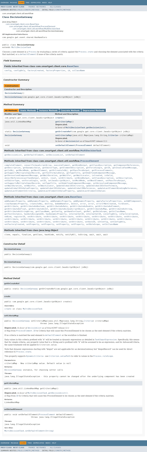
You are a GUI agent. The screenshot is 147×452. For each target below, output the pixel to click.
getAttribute (11, 206)
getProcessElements (102, 170)
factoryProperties (55, 70)
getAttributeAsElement (107, 206)
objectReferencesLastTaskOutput (21, 178)
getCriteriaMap (63, 122)
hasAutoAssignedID (34, 214)
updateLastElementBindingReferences (117, 188)
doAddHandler (62, 204)
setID (43, 180)
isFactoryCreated (128, 214)
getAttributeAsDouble (81, 206)
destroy (49, 204)
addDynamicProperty (14, 201)
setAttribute (65, 178)
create (58, 118)
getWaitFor (65, 175)
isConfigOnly (110, 214)
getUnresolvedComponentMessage (21, 175)
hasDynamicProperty (56, 214)
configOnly (19, 70)
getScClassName (117, 211)
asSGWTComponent (132, 201)
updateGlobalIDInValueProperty (21, 188)
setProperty (32, 224)
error (83, 204)
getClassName (42, 211)
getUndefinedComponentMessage (99, 173)
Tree (27, 2)
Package (13, 2)
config (7, 70)
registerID (19, 217)
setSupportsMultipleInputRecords (22, 183)
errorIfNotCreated (106, 204)
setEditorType (11, 180)
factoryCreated (35, 70)
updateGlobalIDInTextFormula (101, 186)
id (69, 70)
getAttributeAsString (120, 209)
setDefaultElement (65, 145)
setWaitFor (29, 186)
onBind (7, 217)
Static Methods (28, 110)
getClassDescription (100, 165)
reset (53, 178)
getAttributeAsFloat (15, 209)
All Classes (55, 7)
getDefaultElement (34, 155)
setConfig (103, 222)
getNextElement (39, 170)
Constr (27, 10)
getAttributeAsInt (38, 209)
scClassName (78, 70)
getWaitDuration (48, 175)
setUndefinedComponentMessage (74, 183)
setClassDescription (103, 178)
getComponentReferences (126, 165)
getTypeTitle (73, 173)
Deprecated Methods (93, 110)
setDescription (124, 178)
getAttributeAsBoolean (33, 206)
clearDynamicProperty (15, 204)
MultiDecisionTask (21, 47)
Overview (5, 2)
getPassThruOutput (79, 170)
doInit (74, 204)
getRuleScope (100, 211)
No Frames (41, 7)
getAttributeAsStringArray (18, 211)
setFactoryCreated (14, 224)
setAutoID (90, 222)
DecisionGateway (13, 93)
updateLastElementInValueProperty (56, 191)
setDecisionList (54, 155)
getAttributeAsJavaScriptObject (67, 209)
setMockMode (78, 180)
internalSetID (76, 214)
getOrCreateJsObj (58, 170)
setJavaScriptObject (59, 180)
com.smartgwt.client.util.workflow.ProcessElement (32, 26)
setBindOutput (82, 178)
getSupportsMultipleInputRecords (22, 173)
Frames (31, 7)
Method (35, 10)
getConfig (57, 211)
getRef (87, 211)
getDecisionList (13, 155)
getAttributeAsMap (97, 209)
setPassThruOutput (115, 180)
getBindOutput (79, 165)
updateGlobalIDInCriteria (70, 186)
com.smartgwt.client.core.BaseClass (22, 24)
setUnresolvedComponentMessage (109, 183)
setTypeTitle (49, 183)
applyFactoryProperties (109, 201)
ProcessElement (84, 145)
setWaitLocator (46, 186)
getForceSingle (94, 168)
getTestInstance (13, 214)
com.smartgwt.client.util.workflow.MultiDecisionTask (36, 29)
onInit (44, 178)
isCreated (97, 175)
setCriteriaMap (63, 135)
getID (107, 168)
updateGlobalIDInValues (52, 188)
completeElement (13, 165)
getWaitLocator (81, 175)
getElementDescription (72, 168)
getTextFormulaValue (53, 173)
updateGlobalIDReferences (81, 188)
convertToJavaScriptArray (38, 165)
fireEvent (123, 204)
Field (20, 10)
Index (44, 2)
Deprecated (36, 2)
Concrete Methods (70, 110)
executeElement (62, 165)
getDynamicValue (31, 168)
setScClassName (110, 224)
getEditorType (49, 168)
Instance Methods (48, 110)
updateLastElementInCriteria (19, 191)
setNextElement (95, 180)
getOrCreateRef (63, 131)
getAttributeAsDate (57, 206)
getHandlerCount (72, 211)
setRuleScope (93, 224)
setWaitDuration (13, 186)
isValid (108, 175)
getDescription (12, 168)
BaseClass (73, 66)
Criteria (112, 135)
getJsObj (9, 170)
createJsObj (36, 204)
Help (50, 2)
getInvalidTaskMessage (124, 168)
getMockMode (22, 170)
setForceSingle (30, 180)
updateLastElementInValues (91, 191)
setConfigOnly (117, 222)
